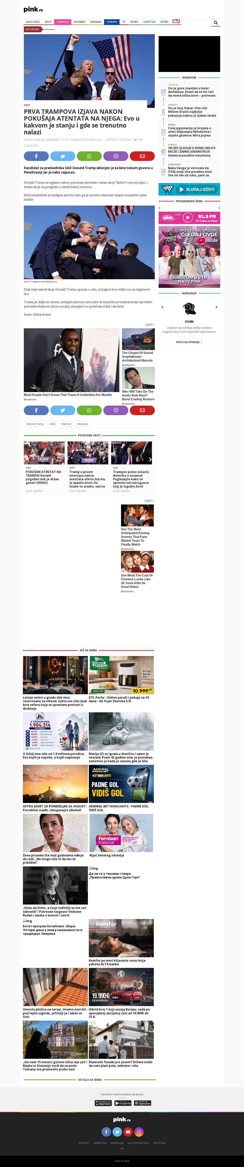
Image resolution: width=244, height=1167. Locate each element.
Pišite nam (159, 1093)
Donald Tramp (35, 423)
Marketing (100, 1093)
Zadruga (63, 21)
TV (123, 21)
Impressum (117, 1093)
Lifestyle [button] (149, 21)
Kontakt (84, 1093)
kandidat (82, 423)
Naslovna (33, 21)
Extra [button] (164, 21)
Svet (27, 105)
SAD (52, 423)
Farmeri (112, 21)
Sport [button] (134, 21)
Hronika (96, 21)
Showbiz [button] (79, 21)
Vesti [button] (48, 21)
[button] (28, 459)
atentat (66, 423)
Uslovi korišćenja (138, 1093)
